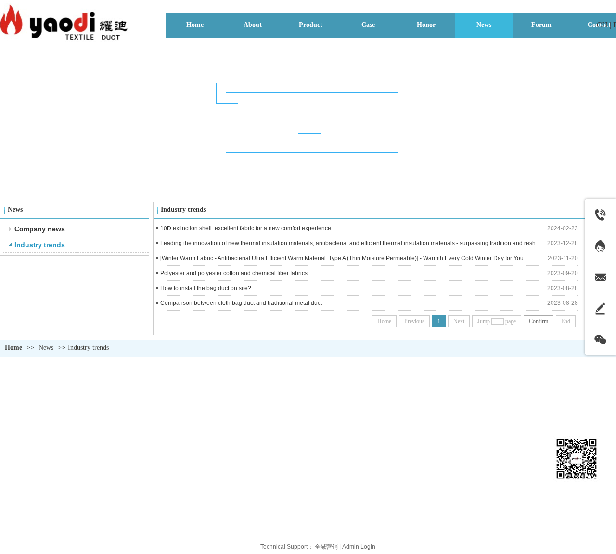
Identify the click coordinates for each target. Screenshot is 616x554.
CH (602, 25)
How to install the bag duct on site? (205, 288)
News (45, 347)
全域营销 (326, 546)
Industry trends (88, 347)
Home (13, 347)
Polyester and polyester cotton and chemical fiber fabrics (234, 273)
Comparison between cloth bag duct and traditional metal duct (241, 303)
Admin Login (358, 546)
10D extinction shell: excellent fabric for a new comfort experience (245, 228)
